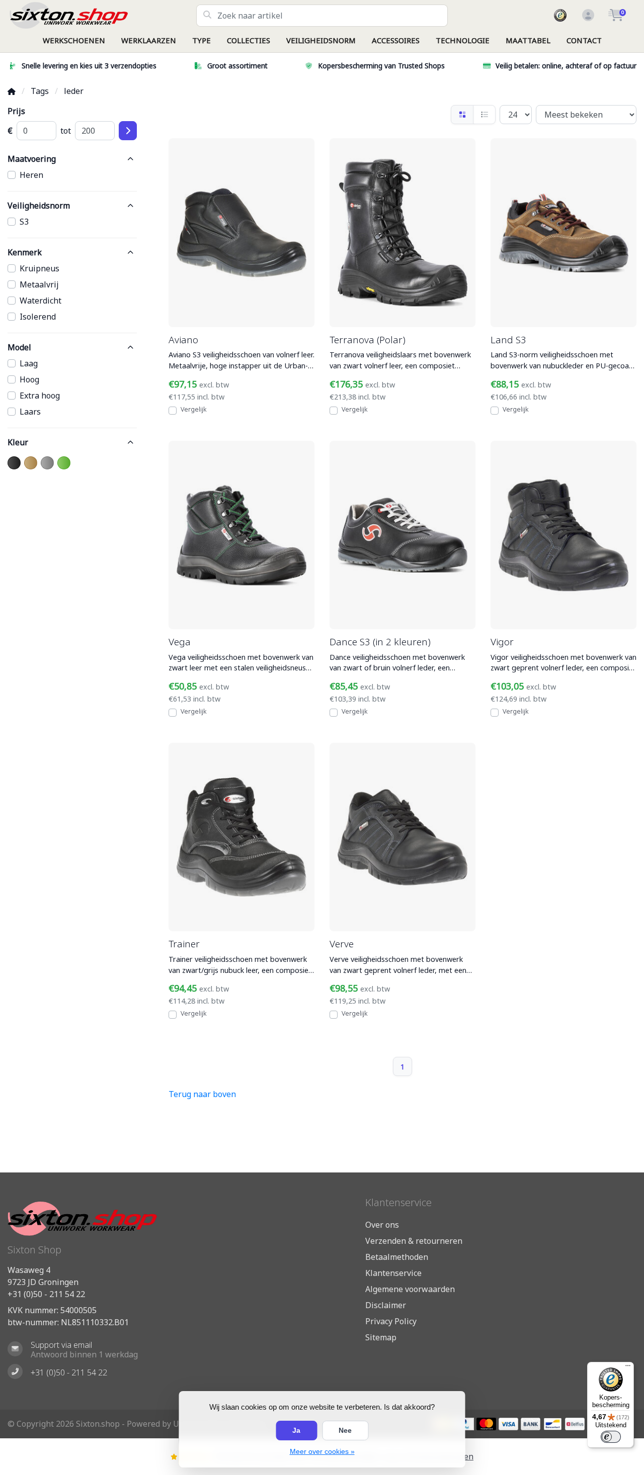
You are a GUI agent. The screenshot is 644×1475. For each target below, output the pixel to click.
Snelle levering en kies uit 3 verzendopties (89, 65)
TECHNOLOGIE (463, 40)
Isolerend (38, 316)
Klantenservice (393, 1273)
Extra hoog (40, 395)
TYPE (201, 40)
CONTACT (584, 40)
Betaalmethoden (396, 1256)
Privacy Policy (391, 1321)
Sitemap (380, 1337)
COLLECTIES (248, 40)
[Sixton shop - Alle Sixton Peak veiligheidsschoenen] (102, 15)
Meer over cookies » (322, 1451)
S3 (24, 221)
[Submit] (128, 130)
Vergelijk (193, 409)
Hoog (29, 379)
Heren (31, 174)
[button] (586, 15)
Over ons (382, 1224)
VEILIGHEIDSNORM (321, 40)
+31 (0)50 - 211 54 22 (46, 1294)
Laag (29, 363)
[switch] (611, 1437)
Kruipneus (39, 268)
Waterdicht (40, 300)
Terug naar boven (202, 1094)
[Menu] (628, 1368)
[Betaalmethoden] (486, 1424)
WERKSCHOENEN (74, 40)
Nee (345, 1430)
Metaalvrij (39, 284)
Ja (296, 1430)
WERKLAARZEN (148, 40)
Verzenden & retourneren (413, 1240)
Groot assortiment (237, 65)
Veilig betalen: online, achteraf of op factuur (566, 65)
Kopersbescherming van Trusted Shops (381, 65)
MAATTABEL (528, 40)
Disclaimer (385, 1305)
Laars (30, 411)
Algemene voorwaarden (410, 1289)
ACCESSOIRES (396, 40)
